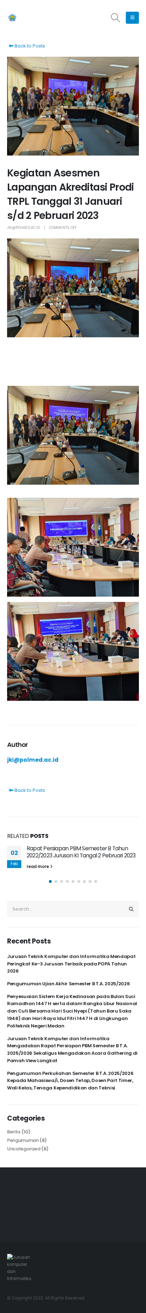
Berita (13, 1131)
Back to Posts (29, 46)
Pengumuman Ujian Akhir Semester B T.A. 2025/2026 (68, 983)
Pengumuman (23, 1140)
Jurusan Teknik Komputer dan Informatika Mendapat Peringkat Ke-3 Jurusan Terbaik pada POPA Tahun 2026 (71, 964)
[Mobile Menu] (132, 18)
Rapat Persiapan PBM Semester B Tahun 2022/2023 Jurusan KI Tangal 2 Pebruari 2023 (81, 852)
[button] (50, 881)
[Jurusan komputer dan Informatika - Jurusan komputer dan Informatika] (26, 18)
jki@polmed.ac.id (23, 227)
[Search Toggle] (115, 17)
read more (38, 866)
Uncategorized (23, 1148)
